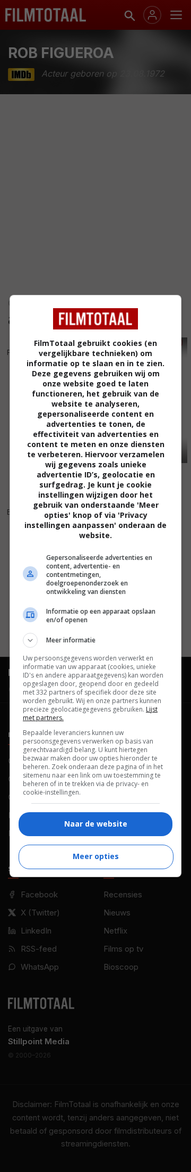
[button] (95, 640)
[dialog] (95, 586)
